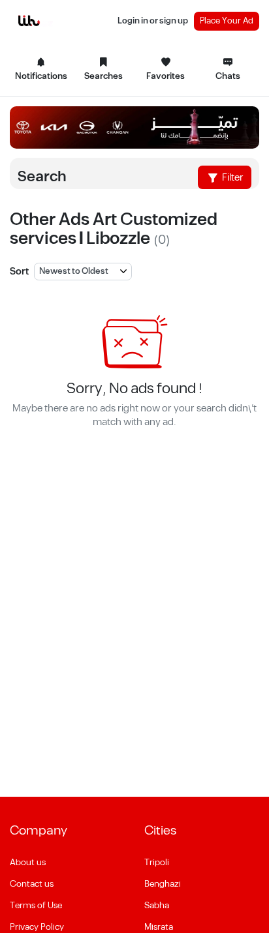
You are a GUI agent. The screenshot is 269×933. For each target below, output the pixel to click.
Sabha (156, 905)
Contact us (32, 884)
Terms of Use (36, 905)
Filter (232, 177)
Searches (103, 76)
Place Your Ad (226, 20)
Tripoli (156, 862)
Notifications (41, 76)
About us (28, 862)
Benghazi (162, 884)
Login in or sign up (153, 20)
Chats (227, 76)
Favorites (165, 76)
